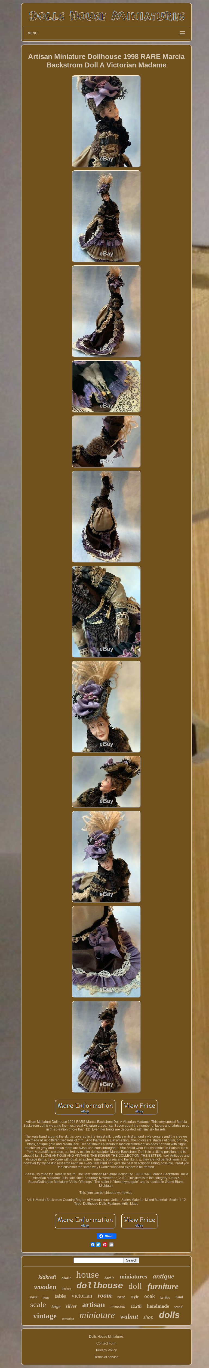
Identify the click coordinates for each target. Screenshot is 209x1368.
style (135, 1297)
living (46, 1297)
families (165, 1297)
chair (66, 1278)
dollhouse (99, 1286)
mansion (117, 1306)
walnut (129, 1316)
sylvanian (68, 1318)
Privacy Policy (106, 1350)
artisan (93, 1304)
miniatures (133, 1276)
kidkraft (47, 1277)
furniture (163, 1286)
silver (71, 1306)
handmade (158, 1306)
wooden (45, 1287)
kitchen (66, 1289)
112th (136, 1306)
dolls (169, 1315)
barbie (109, 1278)
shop (148, 1317)
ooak (149, 1296)
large (55, 1306)
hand (179, 1297)
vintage (45, 1316)
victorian (82, 1295)
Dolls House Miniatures (106, 1337)
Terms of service (106, 1357)
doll (135, 1286)
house (87, 1274)
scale (38, 1304)
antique (163, 1276)
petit (33, 1297)
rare (121, 1297)
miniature (97, 1315)
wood (178, 1307)
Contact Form (106, 1343)
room (105, 1295)
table (60, 1296)
